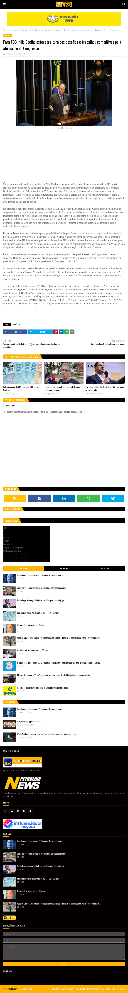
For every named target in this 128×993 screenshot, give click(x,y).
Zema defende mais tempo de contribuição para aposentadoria (41, 587)
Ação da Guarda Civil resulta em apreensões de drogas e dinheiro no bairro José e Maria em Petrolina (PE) (58, 637)
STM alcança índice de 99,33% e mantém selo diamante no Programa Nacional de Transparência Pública (58, 662)
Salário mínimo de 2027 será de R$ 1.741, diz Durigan (38, 612)
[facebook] (39, 498)
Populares (23, 568)
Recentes (64, 568)
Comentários (105, 568)
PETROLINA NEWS (25, 988)
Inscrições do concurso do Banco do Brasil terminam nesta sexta (42, 687)
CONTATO (121, 988)
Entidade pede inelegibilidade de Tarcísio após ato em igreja (40, 600)
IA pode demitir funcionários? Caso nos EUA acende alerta (40, 575)
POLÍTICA (20, 30)
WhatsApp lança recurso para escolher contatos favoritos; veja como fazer (46, 733)
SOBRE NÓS (110, 988)
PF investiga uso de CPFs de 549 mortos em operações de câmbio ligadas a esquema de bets (53, 675)
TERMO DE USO (67, 988)
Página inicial (9, 30)
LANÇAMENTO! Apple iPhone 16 (29, 721)
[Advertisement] (26, 153)
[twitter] (113, 498)
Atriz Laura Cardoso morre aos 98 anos (32, 650)
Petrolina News (11, 54)
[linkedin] (64, 498)
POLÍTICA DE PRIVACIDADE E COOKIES (90, 988)
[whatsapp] (88, 498)
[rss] (15, 498)
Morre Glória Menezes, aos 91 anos (31, 625)
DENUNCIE (56, 988)
